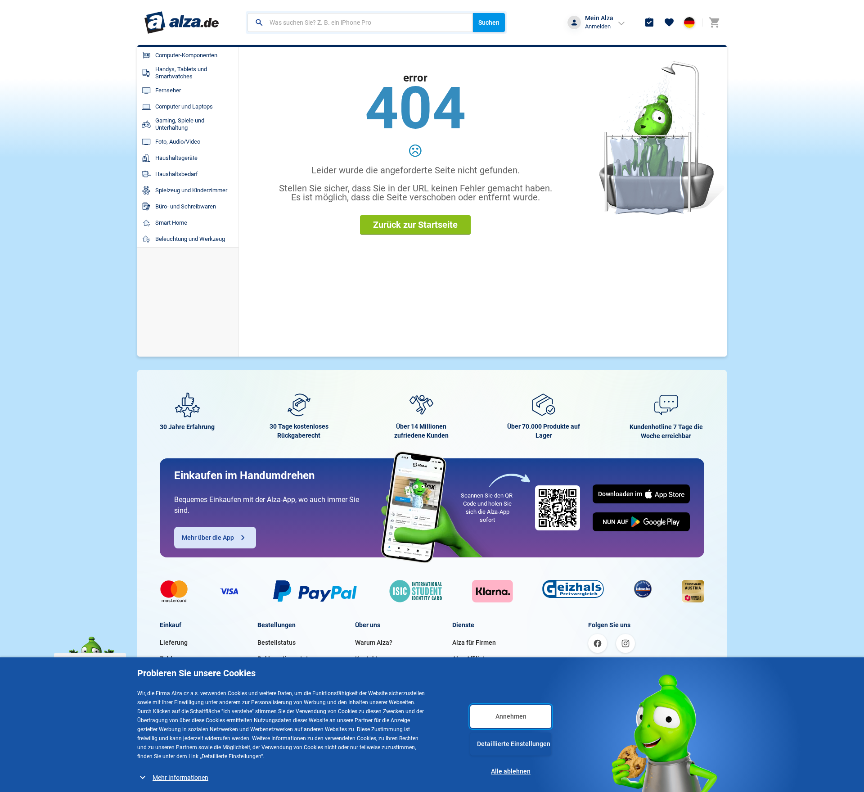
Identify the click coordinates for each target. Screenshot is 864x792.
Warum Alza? (373, 642)
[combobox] (360, 22)
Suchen (489, 22)
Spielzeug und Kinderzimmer (191, 190)
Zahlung (171, 658)
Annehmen (510, 716)
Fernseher (168, 90)
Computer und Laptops (184, 106)
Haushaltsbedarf (176, 174)
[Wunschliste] (669, 22)
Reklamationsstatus (286, 658)
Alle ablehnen (511, 771)
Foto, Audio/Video (177, 141)
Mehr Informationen (180, 777)
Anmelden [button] (598, 26)
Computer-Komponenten (186, 55)
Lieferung (174, 642)
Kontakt (366, 658)
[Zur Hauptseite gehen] (181, 22)
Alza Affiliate (470, 658)
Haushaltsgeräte (176, 157)
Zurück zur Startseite (415, 224)
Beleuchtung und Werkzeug (190, 238)
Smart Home (171, 222)
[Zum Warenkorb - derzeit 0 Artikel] (714, 22)
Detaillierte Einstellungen (513, 743)
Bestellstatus (276, 642)
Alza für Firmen (474, 642)
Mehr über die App (208, 537)
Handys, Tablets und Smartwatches (181, 73)
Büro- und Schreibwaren (185, 206)
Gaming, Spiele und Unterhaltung (179, 124)
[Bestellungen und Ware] (649, 22)
